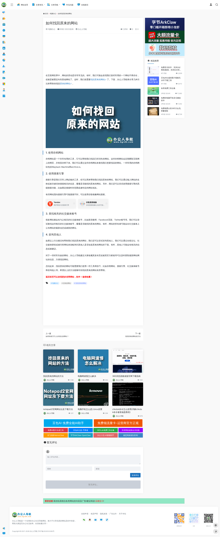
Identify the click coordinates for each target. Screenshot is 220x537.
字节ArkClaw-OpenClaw (81, 435)
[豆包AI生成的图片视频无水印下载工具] (153, 81)
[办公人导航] (21, 515)
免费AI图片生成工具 (56, 430)
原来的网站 (65, 83)
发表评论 (135, 475)
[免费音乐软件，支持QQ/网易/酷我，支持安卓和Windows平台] (153, 70)
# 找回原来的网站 (80, 283)
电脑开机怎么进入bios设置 (90, 409)
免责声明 (94, 514)
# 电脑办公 (54, 283)
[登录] (211, 5)
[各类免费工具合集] (153, 91)
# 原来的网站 (66, 283)
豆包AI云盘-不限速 (80, 430)
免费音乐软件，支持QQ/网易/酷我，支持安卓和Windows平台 (171, 68)
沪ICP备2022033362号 (46, 531)
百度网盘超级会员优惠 (131, 430)
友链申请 (84, 514)
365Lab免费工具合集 (105, 430)
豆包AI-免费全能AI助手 (68, 423)
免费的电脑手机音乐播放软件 (171, 99)
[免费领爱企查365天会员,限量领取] (153, 111)
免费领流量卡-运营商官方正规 (118, 423)
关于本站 (122, 514)
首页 (46, 14)
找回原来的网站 (98, 79)
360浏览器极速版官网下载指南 (126, 376)
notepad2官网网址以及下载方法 (58, 409)
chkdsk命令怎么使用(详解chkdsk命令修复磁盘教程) (127, 410)
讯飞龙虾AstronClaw (55, 435)
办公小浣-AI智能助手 (105, 435)
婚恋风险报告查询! (130, 435)
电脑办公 (53, 14)
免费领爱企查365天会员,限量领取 (171, 109)
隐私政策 (103, 514)
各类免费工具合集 (168, 88)
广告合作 (113, 514)
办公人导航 (82, 29)
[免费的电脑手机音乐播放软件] (153, 101)
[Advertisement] (93, 54)
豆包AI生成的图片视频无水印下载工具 (171, 79)
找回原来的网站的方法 (53, 376)
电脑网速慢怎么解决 (87, 376)
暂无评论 (52, 442)
